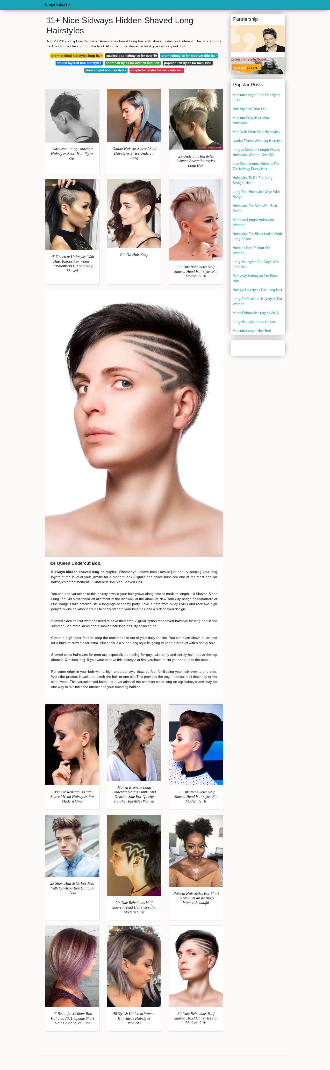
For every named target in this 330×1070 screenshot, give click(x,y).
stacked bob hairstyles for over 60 (131, 56)
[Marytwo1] (258, 38)
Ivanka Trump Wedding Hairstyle (257, 141)
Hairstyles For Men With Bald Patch (255, 208)
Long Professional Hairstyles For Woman (257, 301)
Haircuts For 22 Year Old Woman (252, 250)
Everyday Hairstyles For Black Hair (255, 278)
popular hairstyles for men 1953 (187, 63)
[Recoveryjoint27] (258, 65)
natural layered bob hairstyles (79, 63)
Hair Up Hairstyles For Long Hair (257, 290)
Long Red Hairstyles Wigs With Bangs (256, 194)
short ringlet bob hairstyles (106, 70)
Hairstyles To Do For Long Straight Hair (253, 180)
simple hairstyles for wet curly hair (157, 70)
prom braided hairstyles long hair (76, 56)
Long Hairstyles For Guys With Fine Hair (256, 264)
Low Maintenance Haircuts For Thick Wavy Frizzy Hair (256, 166)
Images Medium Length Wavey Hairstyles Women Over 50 (256, 152)
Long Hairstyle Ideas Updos (254, 322)
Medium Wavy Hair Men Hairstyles (251, 120)
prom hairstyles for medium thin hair (189, 56)
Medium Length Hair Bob (252, 331)
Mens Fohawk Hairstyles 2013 (256, 313)
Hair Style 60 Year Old (249, 109)
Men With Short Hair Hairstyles (256, 132)
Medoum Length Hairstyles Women (253, 222)
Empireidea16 (57, 4)
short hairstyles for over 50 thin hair (132, 63)
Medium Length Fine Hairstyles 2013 (256, 97)
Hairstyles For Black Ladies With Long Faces (257, 236)
